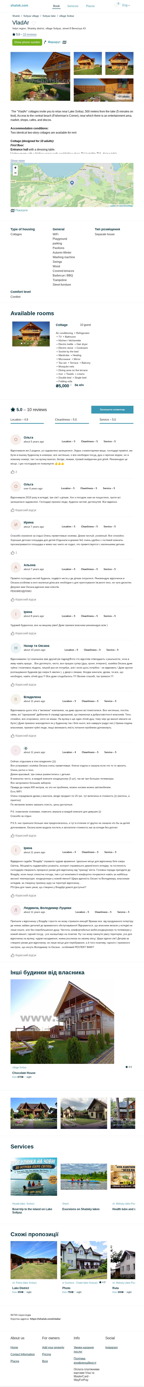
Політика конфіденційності (85, 1360)
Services (72, 6)
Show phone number (27, 42)
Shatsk (16, 15)
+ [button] (15, 167)
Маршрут (54, 42)
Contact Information (23, 1354)
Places (90, 6)
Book (56, 6)
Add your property (53, 1347)
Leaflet (113, 205)
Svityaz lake (49, 15)
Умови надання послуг (84, 1349)
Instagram (111, 1347)
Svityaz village (31, 15)
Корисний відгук (25, 510)
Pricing (46, 1354)
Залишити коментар (112, 409)
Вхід (45, 1361)
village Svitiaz (66, 15)
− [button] (15, 173)
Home (14, 1347)
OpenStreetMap (126, 205)
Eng (125, 5)
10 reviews (30, 34)
